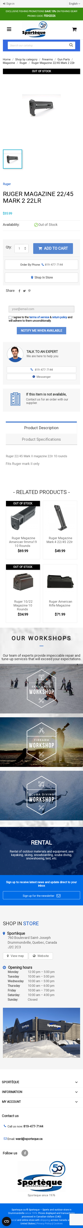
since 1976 (31, 1213)
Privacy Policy (44, 1223)
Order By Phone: (41, 264)
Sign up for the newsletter (41, 896)
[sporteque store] (41, 1033)
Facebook (24, 1153)
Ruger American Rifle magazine (60, 603)
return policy (59, 317)
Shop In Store (42, 277)
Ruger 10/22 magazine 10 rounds (23, 605)
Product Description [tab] (41, 427)
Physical (12, 1220)
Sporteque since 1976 (41, 1195)
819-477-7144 (42, 369)
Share (19, 292)
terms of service (39, 317)
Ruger (7, 184)
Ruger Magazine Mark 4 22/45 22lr (60, 540)
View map (17, 956)
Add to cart (53, 248)
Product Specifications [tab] (41, 439)
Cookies (58, 1223)
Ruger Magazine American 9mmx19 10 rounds (23, 542)
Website (43, 956)
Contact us (10, 1116)
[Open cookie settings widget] (6, 1221)
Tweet (24, 292)
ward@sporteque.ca (29, 1139)
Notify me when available (41, 330)
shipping (45, 1220)
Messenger (44, 377)
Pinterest (29, 292)
